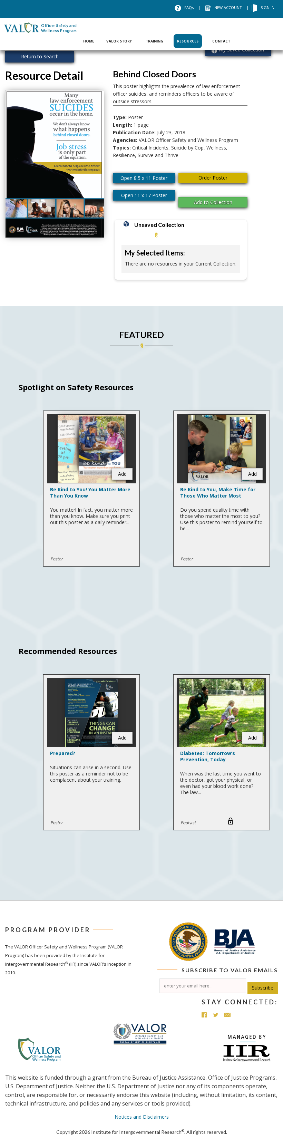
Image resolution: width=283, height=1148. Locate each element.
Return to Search (40, 56)
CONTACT (221, 41)
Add (122, 474)
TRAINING (154, 41)
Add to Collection (213, 202)
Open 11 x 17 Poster (144, 195)
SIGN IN (267, 7)
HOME (88, 41)
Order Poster (212, 177)
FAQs (189, 7)
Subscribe (262, 987)
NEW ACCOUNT (228, 7)
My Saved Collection (241, 49)
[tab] (88, 34)
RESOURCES (187, 41)
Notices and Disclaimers (142, 1116)
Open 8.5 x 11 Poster (143, 178)
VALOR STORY (119, 41)
